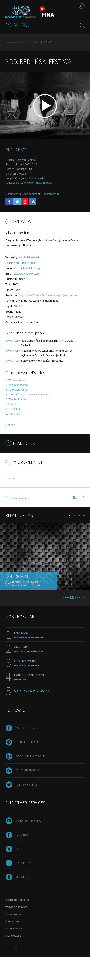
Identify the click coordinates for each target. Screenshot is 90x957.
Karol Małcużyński (29, 257)
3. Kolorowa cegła (16, 389)
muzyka (40, 182)
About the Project (17, 900)
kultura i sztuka (38, 178)
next (76, 497)
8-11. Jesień (12, 408)
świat (49, 182)
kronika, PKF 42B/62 (41, 42)
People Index (13, 928)
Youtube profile (27, 770)
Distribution (13, 914)
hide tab (10, 425)
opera (15, 182)
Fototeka (22, 835)
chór (31, 182)
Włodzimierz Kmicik (25, 262)
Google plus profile (30, 756)
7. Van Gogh (12, 404)
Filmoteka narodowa (30, 820)
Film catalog (13, 936)
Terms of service (16, 907)
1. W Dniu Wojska (15, 380)
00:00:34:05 (13, 360)
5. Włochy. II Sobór (16, 399)
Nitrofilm (22, 877)
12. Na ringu (12, 413)
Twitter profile (26, 784)
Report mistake (50, 194)
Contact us (12, 921)
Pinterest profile (27, 742)
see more (71, 597)
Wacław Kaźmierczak (26, 273)
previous (17, 497)
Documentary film (14, 42)
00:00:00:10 (13, 340)
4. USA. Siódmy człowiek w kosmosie (27, 394)
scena (24, 182)
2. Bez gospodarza (16, 385)
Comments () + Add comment (22, 194)
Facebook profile (27, 728)
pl (81, 6)
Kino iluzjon (24, 863)
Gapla (19, 849)
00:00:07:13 (13, 350)
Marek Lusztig (31, 268)
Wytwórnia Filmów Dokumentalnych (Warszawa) (48, 295)
